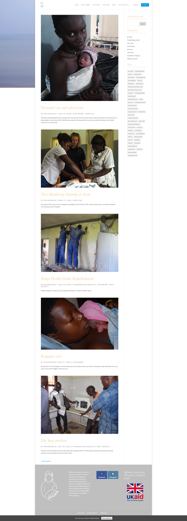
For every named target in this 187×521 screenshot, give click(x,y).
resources (131, 127)
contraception (140, 77)
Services (89, 114)
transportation (132, 146)
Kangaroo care (51, 356)
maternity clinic (133, 108)
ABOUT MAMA (85, 5)
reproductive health (134, 124)
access (130, 71)
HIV (141, 99)
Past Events (103, 446)
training (137, 143)
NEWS (114, 5)
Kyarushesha (132, 105)
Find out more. (94, 518)
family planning (139, 93)
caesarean (137, 74)
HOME (77, 5)
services (131, 133)
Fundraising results (84, 284)
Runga (130, 130)
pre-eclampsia (132, 121)
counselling (132, 80)
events (130, 93)
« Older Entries (46, 461)
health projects (132, 99)
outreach (131, 115)
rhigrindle (50, 114)
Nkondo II (141, 111)
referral (142, 121)
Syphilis (137, 140)
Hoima (130, 102)
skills (130, 136)
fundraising (131, 96)
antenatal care (139, 71)
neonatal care (132, 111)
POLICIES (80, 513)
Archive (78, 200)
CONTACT (135, 5)
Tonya (130, 143)
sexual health (140, 133)
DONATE (145, 5)
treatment (131, 149)
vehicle (139, 149)
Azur (130, 74)
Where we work (132, 59)
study (130, 140)
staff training (138, 136)
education (139, 83)
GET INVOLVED (123, 5)
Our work (78, 114)
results (139, 127)
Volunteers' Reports (133, 55)
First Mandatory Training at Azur (65, 194)
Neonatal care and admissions (62, 107)
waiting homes (132, 155)
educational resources (134, 90)
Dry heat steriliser (54, 440)
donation (131, 83)
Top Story (130, 52)
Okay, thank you (106, 518)
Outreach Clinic (133, 118)
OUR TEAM (106, 5)
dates (139, 80)
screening (138, 130)
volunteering (132, 152)
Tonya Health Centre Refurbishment (67, 278)
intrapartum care (140, 102)
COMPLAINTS (92, 513)
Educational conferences (135, 87)
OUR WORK (96, 5)
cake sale (131, 77)
